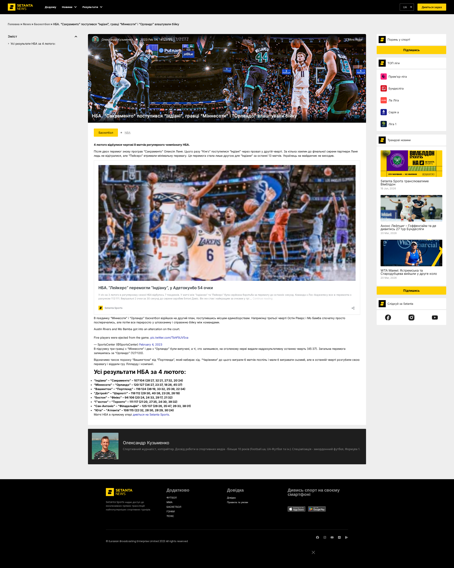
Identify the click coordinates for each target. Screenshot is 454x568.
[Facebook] (317, 537)
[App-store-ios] (339, 537)
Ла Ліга (394, 100)
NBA (128, 132)
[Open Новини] (75, 7)
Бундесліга (396, 88)
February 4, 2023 (150, 344)
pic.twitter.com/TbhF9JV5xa (169, 337)
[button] (407, 7)
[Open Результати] (101, 7)
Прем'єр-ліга (398, 76)
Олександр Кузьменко (117, 39)
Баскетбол (42, 24)
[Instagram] (324, 537)
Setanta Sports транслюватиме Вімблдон (405, 182)
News (27, 24)
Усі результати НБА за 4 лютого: (33, 43)
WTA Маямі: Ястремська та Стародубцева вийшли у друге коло (409, 272)
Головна (14, 24)
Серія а (394, 112)
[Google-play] (346, 537)
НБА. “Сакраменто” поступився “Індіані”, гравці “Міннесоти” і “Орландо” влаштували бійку (194, 115)
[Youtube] (332, 537)
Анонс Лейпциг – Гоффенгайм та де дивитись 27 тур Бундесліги (408, 227)
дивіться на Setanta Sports (151, 414)
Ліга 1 (392, 124)
